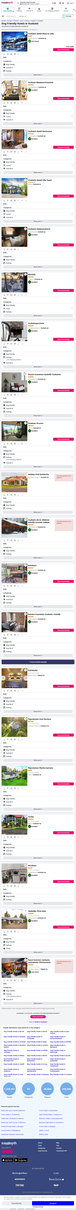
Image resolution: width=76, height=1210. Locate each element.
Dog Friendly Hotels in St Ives (37, 1064)
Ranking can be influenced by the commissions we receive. (19, 29)
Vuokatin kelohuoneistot (39, 229)
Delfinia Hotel (43, 1134)
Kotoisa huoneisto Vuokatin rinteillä (44, 614)
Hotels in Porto (44, 1130)
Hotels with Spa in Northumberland (13, 1110)
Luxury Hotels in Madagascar (10, 1130)
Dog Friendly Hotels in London (37, 1045)
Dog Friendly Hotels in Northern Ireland (15, 1046)
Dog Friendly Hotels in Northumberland (57, 1037)
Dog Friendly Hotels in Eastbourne (50, 1114)
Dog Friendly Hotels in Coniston (61, 1074)
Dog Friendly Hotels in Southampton (57, 1070)
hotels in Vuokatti (41, 1022)
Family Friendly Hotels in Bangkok (12, 1126)
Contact (59, 1148)
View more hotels (38, 1016)
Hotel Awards (42, 1151)
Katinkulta (33, 670)
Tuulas (31, 817)
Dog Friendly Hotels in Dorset (60, 1055)
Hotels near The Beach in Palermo (12, 1118)
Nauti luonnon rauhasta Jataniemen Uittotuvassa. (39, 961)
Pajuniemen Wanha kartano (40, 768)
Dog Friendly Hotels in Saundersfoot (34, 1070)
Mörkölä (31, 274)
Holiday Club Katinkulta (38, 474)
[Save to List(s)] (25, 33)
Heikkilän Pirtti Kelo (37, 911)
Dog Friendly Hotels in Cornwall (14, 1042)
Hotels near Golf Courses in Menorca (13, 1122)
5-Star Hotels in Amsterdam (48, 1110)
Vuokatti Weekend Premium (40, 82)
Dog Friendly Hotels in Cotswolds (34, 1037)
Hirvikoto (32, 865)
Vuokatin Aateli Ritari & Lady (41, 33)
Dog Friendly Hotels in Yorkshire (11, 1051)
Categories (41, 1148)
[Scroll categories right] (74, 10)
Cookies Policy (13, 1209)
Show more (37, 75)
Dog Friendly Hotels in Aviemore (11, 1070)
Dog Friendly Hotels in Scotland (14, 1037)
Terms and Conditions (30, 1209)
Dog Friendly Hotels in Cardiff (14, 1064)
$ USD (54, 3)
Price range (10, 16)
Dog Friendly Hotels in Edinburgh (57, 1051)
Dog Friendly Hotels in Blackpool (57, 1046)
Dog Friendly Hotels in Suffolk (37, 1050)
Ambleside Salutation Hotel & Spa (12, 1134)
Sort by (21, 16)
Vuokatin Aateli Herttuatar (40, 131)
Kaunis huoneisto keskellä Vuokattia (44, 374)
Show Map (68, 16)
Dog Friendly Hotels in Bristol (37, 1055)
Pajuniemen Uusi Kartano (39, 719)
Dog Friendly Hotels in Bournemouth (11, 1060)
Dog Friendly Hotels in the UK (14, 1031)
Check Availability (63, 49)
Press (40, 1145)
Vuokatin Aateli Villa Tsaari (40, 180)
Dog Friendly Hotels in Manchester (34, 1060)
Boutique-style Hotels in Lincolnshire (51, 1122)
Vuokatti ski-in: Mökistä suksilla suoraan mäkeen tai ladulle (39, 521)
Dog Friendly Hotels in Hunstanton (57, 1065)
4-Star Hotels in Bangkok (47, 1126)
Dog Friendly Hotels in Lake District (59, 1032)
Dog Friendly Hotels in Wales (37, 1042)
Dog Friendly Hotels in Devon (37, 1031)
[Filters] (3, 16)
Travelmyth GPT (61, 1151)
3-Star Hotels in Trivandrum (10, 1114)
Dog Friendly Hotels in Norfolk (60, 1042)
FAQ (57, 1145)
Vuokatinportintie (36, 323)
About (40, 1143)
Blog (57, 1143)
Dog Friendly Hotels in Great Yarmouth (13, 1075)
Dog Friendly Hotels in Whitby (14, 1055)
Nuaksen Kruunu (35, 423)
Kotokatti (32, 565)
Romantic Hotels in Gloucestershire (51, 1118)
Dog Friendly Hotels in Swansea (38, 1074)
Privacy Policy (21, 1209)
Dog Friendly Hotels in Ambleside (57, 1060)
